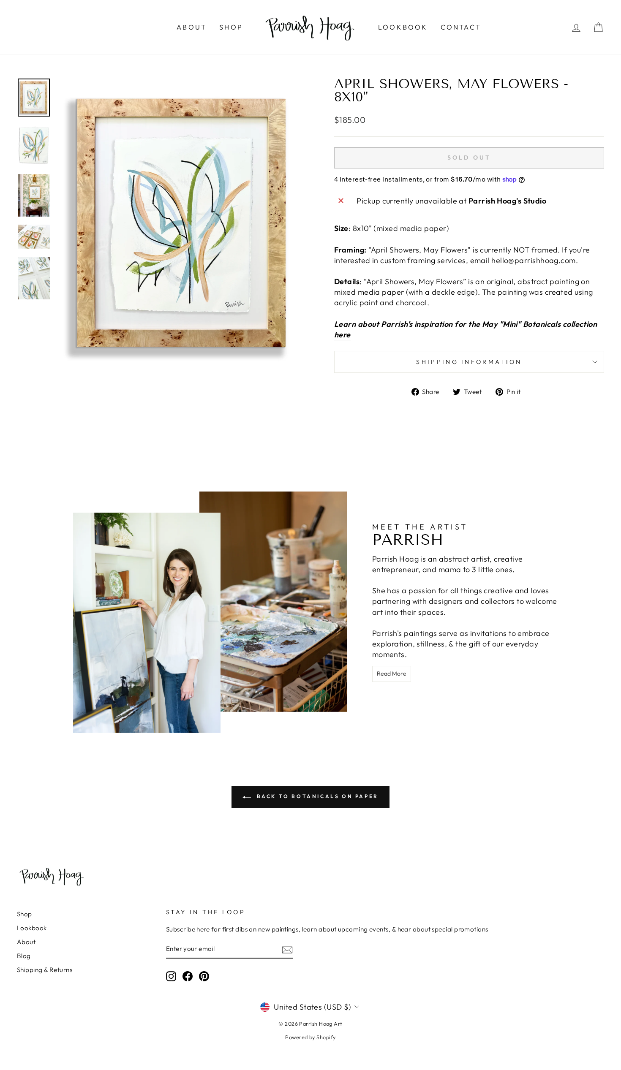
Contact (461, 27)
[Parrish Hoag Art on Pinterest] (204, 976)
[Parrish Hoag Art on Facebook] (187, 976)
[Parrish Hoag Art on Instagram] (171, 976)
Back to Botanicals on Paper (316, 796)
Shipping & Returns (44, 970)
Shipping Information (469, 362)
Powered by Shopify (310, 1037)
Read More (391, 673)
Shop (231, 27)
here (342, 334)
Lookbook (403, 27)
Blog (24, 956)
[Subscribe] (287, 949)
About (192, 27)
